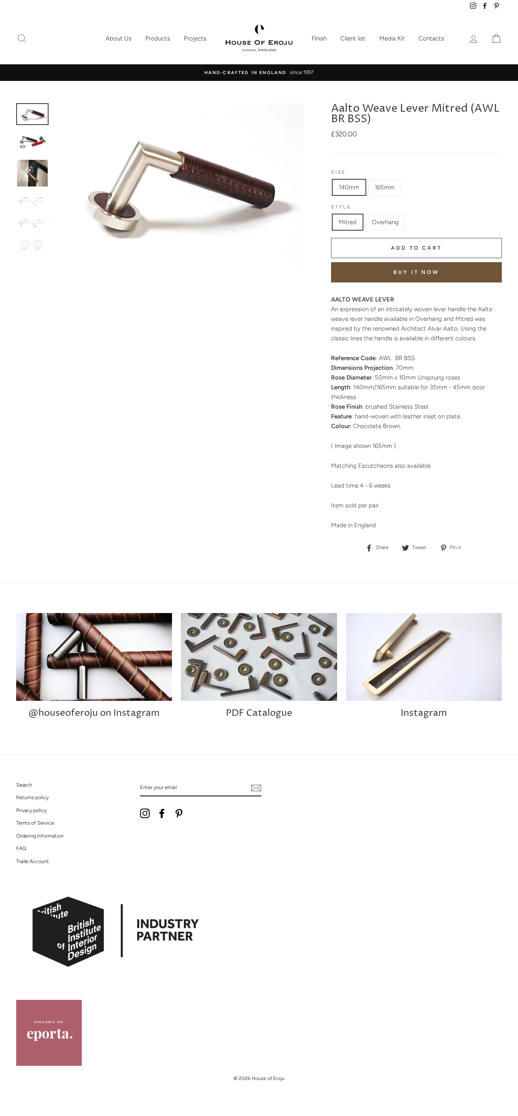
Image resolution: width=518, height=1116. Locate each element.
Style (341, 207)
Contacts (431, 38)
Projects (195, 38)
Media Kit (392, 38)
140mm (349, 187)
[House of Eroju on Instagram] (145, 813)
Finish (319, 38)
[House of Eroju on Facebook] (162, 813)
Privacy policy (31, 810)
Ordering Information (40, 836)
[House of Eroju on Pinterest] (179, 813)
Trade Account (32, 861)
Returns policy (32, 797)
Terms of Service (35, 823)
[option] (259, 72)
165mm (385, 187)
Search (24, 785)
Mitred (348, 222)
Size (338, 172)
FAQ (21, 848)
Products (157, 38)
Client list (352, 38)
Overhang (385, 222)
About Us (119, 38)
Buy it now (416, 272)
